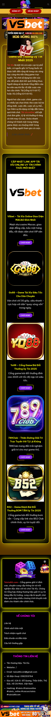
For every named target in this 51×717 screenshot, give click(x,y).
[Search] (48, 4)
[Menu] (3, 4)
